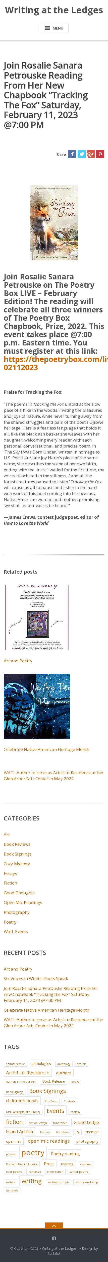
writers (10, 1182)
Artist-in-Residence (27, 1072)
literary (45, 1132)
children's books (22, 1100)
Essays (10, 873)
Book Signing (14, 1092)
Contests (69, 1101)
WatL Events (16, 931)
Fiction (10, 883)
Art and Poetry (18, 661)
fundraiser (60, 1123)
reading (67, 1163)
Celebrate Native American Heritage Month (46, 749)
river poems (14, 1171)
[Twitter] (82, 154)
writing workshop (87, 1182)
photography (87, 1141)
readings (85, 1164)
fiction (14, 1122)
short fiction (55, 1171)
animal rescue (15, 1064)
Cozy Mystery (17, 864)
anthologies (41, 1063)
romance (35, 1171)
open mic (13, 1141)
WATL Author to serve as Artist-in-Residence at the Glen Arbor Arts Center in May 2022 (53, 775)
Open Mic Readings (23, 902)
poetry (33, 1152)
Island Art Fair (20, 1131)
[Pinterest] (100, 154)
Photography (17, 912)
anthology (64, 1064)
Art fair (81, 1064)
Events (55, 1111)
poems (10, 1154)
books (75, 1081)
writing (32, 1181)
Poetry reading (65, 1153)
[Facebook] (72, 154)
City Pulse (51, 1101)
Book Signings (18, 854)
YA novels (12, 1190)
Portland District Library (21, 1164)
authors (63, 1073)
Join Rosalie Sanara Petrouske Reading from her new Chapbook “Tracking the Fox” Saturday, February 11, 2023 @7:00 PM (51, 994)
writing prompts (58, 1182)
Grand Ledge (86, 1122)
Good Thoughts (19, 893)
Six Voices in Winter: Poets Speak (36, 978)
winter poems (79, 1171)
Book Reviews (17, 844)
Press (49, 1163)
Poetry (10, 922)
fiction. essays (38, 1123)
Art (7, 834)
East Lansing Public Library (23, 1112)
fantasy (75, 1112)
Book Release (53, 1081)
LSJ (77, 1132)
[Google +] (91, 154)
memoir (92, 1131)
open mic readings (49, 1141)
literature (62, 1132)
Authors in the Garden (21, 1081)
